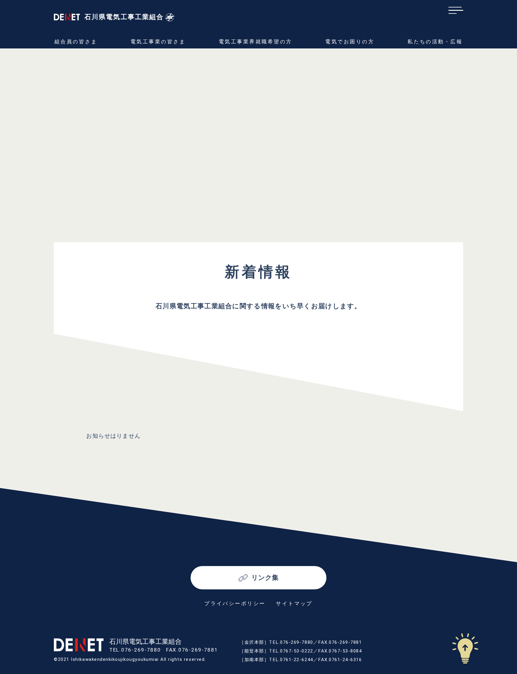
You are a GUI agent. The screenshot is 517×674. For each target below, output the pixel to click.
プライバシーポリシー (235, 603)
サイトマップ (294, 603)
